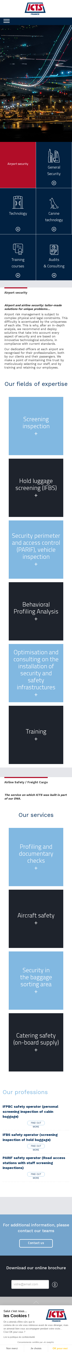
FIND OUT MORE (36, 1123)
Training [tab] (36, 735)
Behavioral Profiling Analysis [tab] (36, 611)
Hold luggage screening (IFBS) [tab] (36, 487)
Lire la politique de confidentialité (19, 1337)
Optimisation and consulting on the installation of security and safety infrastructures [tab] (36, 673)
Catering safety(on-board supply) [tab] (36, 1042)
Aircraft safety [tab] (36, 918)
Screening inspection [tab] (36, 426)
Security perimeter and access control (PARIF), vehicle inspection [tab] (36, 549)
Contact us (36, 1242)
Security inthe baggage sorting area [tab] (36, 980)
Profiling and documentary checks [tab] (36, 857)
